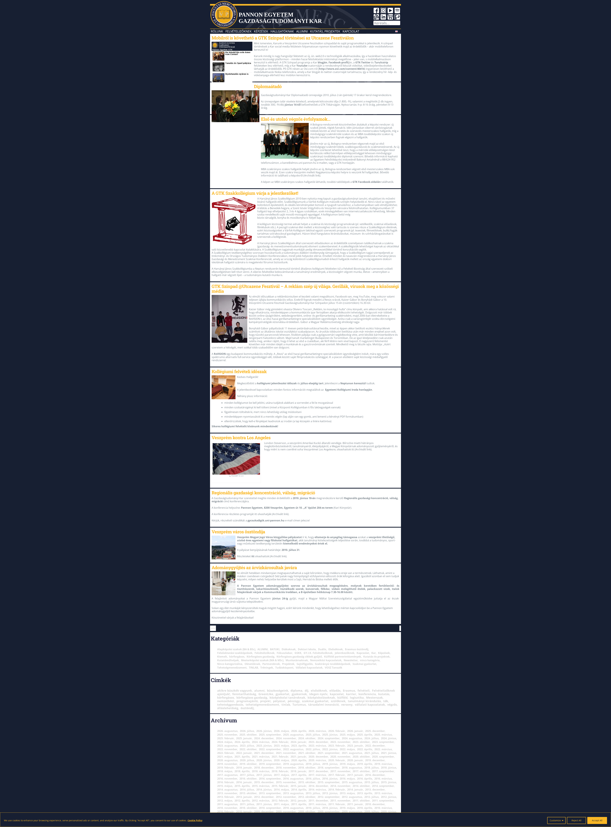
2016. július (313, 778)
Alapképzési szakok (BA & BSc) (236, 649)
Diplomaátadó (268, 86)
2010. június (329, 808)
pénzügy (294, 701)
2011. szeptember (383, 800)
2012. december (264, 797)
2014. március (317, 789)
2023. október (361, 742)
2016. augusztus (293, 778)
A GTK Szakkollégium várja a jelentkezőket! (255, 193)
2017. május (281, 775)
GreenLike (265, 694)
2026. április (298, 731)
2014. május (281, 789)
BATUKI (274, 649)
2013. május (347, 793)
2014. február (336, 789)
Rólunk (217, 31)
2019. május (347, 764)
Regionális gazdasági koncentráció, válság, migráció (263, 492)
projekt (265, 701)
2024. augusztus (352, 738)
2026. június (264, 731)
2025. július (313, 734)
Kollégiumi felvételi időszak (239, 371)
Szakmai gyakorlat (364, 664)
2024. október (306, 738)
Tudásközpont (284, 667)
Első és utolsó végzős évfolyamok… (295, 119)
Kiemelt (222, 656)
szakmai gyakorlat (315, 701)
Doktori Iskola (307, 649)
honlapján (365, 389)
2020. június (264, 760)
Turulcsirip (381, 62)
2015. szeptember (329, 782)
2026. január (355, 731)
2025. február (225, 738)
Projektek (288, 664)
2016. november (227, 778)
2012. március (260, 800)
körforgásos (236, 656)
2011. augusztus (227, 804)
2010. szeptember (270, 808)
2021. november (286, 753)
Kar (373, 653)
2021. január (298, 756)
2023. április (298, 745)
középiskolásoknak (321, 697)
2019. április (364, 764)
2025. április (364, 734)
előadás (335, 690)
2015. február (280, 786)
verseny (346, 704)
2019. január (244, 767)
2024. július (371, 738)
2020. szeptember (383, 756)
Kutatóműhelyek (228, 660)
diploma (296, 690)
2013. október (248, 793)
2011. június (264, 804)
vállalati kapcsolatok (370, 704)
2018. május (224, 771)
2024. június (388, 738)
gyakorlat (282, 694)
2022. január (244, 753)
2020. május (281, 760)
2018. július (371, 767)
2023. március (317, 745)
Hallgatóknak (282, 31)
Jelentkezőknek (344, 653)
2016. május (347, 778)
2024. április (242, 742)
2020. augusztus (227, 760)
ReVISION (220, 354)
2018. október (306, 767)
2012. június (388, 797)
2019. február (225, 767)
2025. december (375, 731)
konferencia (367, 694)
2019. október (248, 764)
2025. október (248, 734)
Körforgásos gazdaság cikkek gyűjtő (299, 656)
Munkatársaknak (297, 660)
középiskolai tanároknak (287, 697)
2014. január (355, 789)
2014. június (264, 789)
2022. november (227, 749)
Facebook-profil (338, 62)
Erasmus (349, 690)
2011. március (317, 804)
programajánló (247, 701)
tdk (385, 701)
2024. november (286, 738)
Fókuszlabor (284, 653)
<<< (213, 628)
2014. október (361, 786)
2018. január (298, 771)
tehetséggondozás (230, 704)
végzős (392, 704)
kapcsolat (337, 694)
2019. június (329, 764)
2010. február (225, 811)
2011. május (281, 804)
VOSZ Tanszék (333, 667)
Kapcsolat (351, 31)
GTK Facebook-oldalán (366, 182)
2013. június (329, 793)
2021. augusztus (352, 753)
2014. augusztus (227, 789)
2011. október (361, 800)
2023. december (318, 742)
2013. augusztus (293, 793)
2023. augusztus (227, 745)
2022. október (248, 749)
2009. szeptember (329, 811)
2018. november (286, 767)
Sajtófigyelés (305, 664)
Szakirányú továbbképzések (332, 664)
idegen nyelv (318, 694)
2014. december (318, 786)
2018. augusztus (352, 767)
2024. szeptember (329, 738)
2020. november (340, 756)
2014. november (340, 786)
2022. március (383, 749)
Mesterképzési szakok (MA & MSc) (262, 660)
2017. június (264, 775)
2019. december (375, 760)
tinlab (285, 704)
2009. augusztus (352, 811)
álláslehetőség (227, 708)
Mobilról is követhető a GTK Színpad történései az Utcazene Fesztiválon (283, 37)
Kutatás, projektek (325, 31)
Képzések (261, 31)
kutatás (383, 694)
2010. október (248, 808)
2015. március (260, 786)
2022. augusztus (293, 749)
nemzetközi (225, 701)
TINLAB (253, 667)
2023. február (336, 745)
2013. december (375, 789)
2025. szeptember (270, 734)
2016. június (329, 778)
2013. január (244, 797)
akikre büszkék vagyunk (234, 690)
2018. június (388, 767)
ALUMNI (262, 649)
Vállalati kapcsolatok (309, 667)
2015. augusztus (352, 782)
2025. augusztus (293, 734)
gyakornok (299, 694)
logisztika (357, 697)
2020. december (318, 756)
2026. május (281, 731)
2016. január (244, 782)
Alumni (302, 31)
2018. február (280, 771)
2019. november (227, 764)
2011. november (340, 800)
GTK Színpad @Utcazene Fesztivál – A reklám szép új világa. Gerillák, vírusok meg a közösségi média (305, 288)
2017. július (247, 775)
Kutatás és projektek (376, 656)
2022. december (375, 745)
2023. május (281, 745)
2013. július (313, 793)
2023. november (340, 742)
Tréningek (266, 667)
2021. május (224, 756)
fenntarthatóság (244, 694)
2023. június (264, 745)
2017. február (336, 775)
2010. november (227, 808)
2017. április (298, 775)
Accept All (597, 820)
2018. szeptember (329, 767)
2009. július (371, 811)
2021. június (388, 753)
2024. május (224, 742)
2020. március (317, 760)
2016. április (364, 778)
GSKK (298, 653)
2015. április (242, 786)
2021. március (260, 756)
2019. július (313, 764)
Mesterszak (374, 697)
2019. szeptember (270, 764)
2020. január (355, 760)
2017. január (355, 775)
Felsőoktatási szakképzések (234, 653)
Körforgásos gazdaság (260, 656)
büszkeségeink (277, 690)
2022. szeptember (270, 749)
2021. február (280, 756)
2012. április (242, 800)
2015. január (298, 786)
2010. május (347, 808)
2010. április (364, 808)
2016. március (383, 778)
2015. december (264, 782)
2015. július (371, 782)
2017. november (340, 771)
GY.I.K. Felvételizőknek (318, 653)
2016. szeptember (270, 778)
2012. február (280, 800)
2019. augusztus (293, 764)
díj (306, 690)
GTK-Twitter (362, 62)
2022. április (364, 749)
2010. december (375, 804)
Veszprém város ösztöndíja (238, 531)
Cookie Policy (195, 820)
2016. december (375, 775)
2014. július (247, 789)
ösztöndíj (247, 708)
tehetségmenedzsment (262, 704)
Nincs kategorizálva (229, 664)
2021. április (242, 756)
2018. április (242, 771)
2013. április (364, 793)
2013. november (227, 793)
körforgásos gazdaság (251, 697)
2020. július (247, 760)
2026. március (317, 731)
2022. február (225, 753)
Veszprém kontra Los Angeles (241, 437)
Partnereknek (271, 664)
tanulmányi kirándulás (364, 701)
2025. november (227, 734)
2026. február (336, 731)
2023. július (247, 745)
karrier (351, 694)
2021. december (264, 753)
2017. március (317, 775)
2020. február (336, 760)
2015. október (306, 782)
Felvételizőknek (238, 31)
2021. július (371, 753)
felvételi (364, 690)
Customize (555, 820)
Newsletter (351, 660)
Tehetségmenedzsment (232, 667)
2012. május (224, 800)
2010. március (383, 808)
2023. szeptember (383, 742)
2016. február (225, 782)
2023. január (355, 745)
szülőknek (338, 701)
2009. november (286, 811)
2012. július (371, 797)
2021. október (306, 753)
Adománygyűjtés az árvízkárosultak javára (254, 567)
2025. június (329, 734)
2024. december (264, 738)
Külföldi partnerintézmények (342, 656)
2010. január (244, 811)
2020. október (361, 756)
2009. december (264, 811)
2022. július (313, 749)
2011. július (247, 804)
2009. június (388, 811)
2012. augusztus (352, 797)
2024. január (298, 742)
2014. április (298, 789)
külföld (342, 697)
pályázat (279, 701)
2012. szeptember (329, 797)
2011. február (336, 804)
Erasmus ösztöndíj (356, 649)
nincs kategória (370, 660)
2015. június (388, 782)
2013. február (225, 797)
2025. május (347, 734)
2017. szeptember (383, 771)
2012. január (298, 800)
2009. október (306, 811)
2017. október (361, 771)
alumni (259, 690)
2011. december (318, 800)
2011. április (298, 804)
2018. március (260, 771)
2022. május (347, 749)
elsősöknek (319, 690)
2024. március (260, 742)
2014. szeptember (383, 786)
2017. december (318, 771)
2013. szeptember (270, 793)
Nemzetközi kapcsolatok (325, 660)
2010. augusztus (293, 808)
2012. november (286, 797)
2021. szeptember (329, 753)
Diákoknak (289, 649)
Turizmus (299, 704)
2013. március (383, 793)
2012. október (306, 797)
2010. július (313, 808)
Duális (322, 649)
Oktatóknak (252, 664)
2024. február (280, 742)
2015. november (286, 782)
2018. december (264, 767)
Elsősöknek (335, 649)
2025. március (383, 734)
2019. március (383, 764)
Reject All (576, 820)
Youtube (301, 65)
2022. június (329, 749)
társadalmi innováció (323, 704)
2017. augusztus (227, 775)
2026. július (247, 731)
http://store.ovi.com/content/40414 (341, 69)
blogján (322, 62)
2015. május (224, 786)
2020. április (298, 760)
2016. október (248, 778)
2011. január (355, 804)
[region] (305, 820)
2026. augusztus (227, 731)
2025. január (244, 738)
